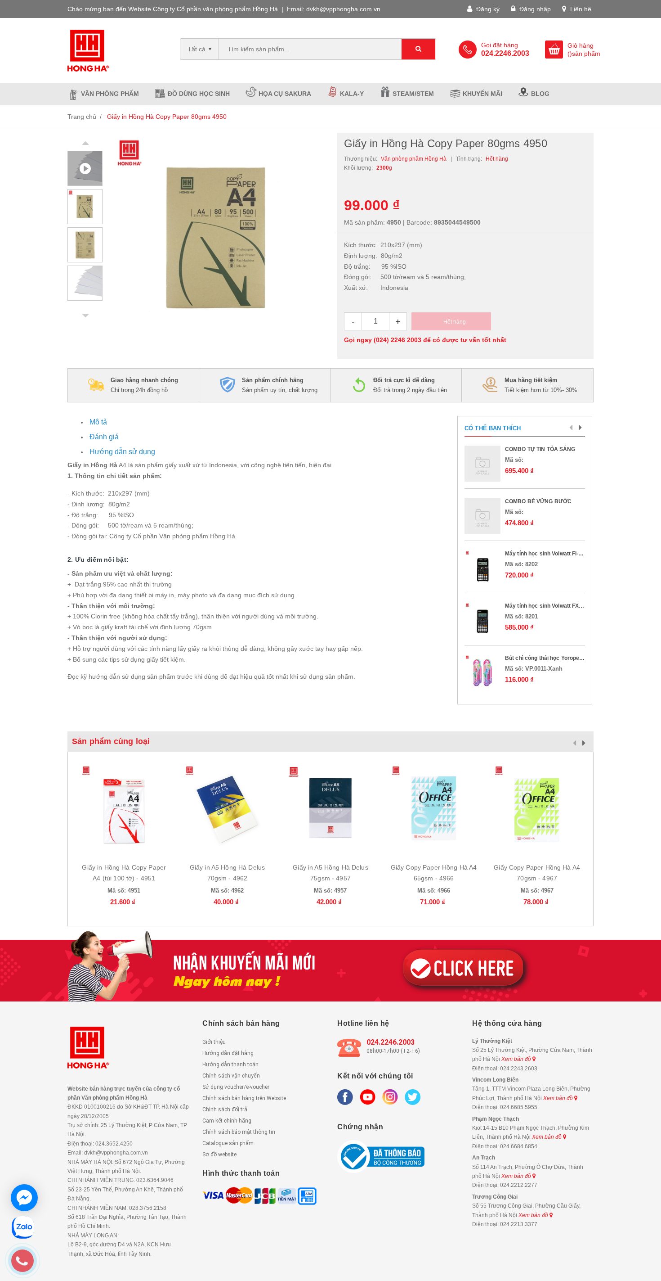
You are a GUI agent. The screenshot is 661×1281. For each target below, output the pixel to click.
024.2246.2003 (390, 1042)
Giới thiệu (214, 1042)
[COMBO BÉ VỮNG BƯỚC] (482, 516)
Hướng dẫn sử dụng (122, 452)
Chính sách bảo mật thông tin (238, 1132)
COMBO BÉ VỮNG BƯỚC (538, 501)
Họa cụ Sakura (285, 93)
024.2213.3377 (518, 1224)
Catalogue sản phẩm (228, 1143)
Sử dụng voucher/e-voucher (235, 1087)
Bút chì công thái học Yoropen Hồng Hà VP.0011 (566, 658)
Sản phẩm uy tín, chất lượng (279, 385)
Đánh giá (104, 437)
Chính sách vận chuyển (231, 1076)
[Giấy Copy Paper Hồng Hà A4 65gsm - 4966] (434, 808)
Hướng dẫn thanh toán (230, 1064)
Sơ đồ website (219, 1154)
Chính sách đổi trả (224, 1109)
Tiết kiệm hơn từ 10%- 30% (541, 385)
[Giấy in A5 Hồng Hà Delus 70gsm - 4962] (227, 808)
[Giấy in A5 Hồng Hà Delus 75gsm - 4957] (330, 808)
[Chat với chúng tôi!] (24, 1197)
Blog (540, 93)
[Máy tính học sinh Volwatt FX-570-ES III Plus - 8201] (482, 620)
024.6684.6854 (518, 1146)
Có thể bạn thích (492, 428)
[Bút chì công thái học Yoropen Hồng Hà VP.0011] (482, 672)
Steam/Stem (413, 93)
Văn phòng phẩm (110, 93)
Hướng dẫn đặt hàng (228, 1053)
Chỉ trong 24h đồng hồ (144, 385)
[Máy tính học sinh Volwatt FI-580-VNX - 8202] (482, 568)
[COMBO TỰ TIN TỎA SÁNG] (482, 464)
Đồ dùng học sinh (199, 93)
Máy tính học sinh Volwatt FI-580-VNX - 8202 (562, 553)
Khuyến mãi (482, 93)
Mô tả (98, 422)
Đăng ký (487, 9)
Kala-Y (352, 93)
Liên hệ (579, 9)
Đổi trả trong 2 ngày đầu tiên (410, 385)
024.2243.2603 (518, 1068)
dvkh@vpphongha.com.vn (343, 9)
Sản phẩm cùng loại (111, 741)
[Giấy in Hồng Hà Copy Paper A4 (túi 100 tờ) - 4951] (124, 808)
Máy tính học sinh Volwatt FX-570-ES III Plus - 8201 (570, 606)
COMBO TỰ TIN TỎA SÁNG (540, 449)
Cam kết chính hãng (226, 1121)
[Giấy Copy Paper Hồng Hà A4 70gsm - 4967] (537, 808)
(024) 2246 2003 (397, 339)
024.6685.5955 (518, 1107)
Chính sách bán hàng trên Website (244, 1098)
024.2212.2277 (518, 1185)
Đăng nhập (534, 9)
